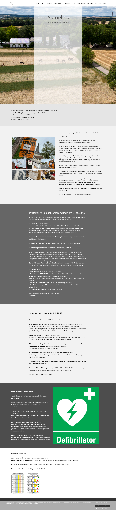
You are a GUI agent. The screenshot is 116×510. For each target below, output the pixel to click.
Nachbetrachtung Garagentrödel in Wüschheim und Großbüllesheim (35, 111)
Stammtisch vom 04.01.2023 (21, 115)
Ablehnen (107, 506)
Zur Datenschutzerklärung (102, 508)
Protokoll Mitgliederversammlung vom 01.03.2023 (29, 113)
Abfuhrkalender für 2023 (21, 119)
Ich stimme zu (99, 506)
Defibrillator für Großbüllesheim (23, 117)
